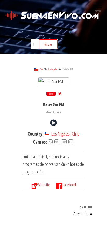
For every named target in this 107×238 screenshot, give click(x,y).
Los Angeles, (61, 133)
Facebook (69, 185)
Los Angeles (52, 69)
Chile (41, 69)
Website (43, 185)
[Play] (53, 122)
